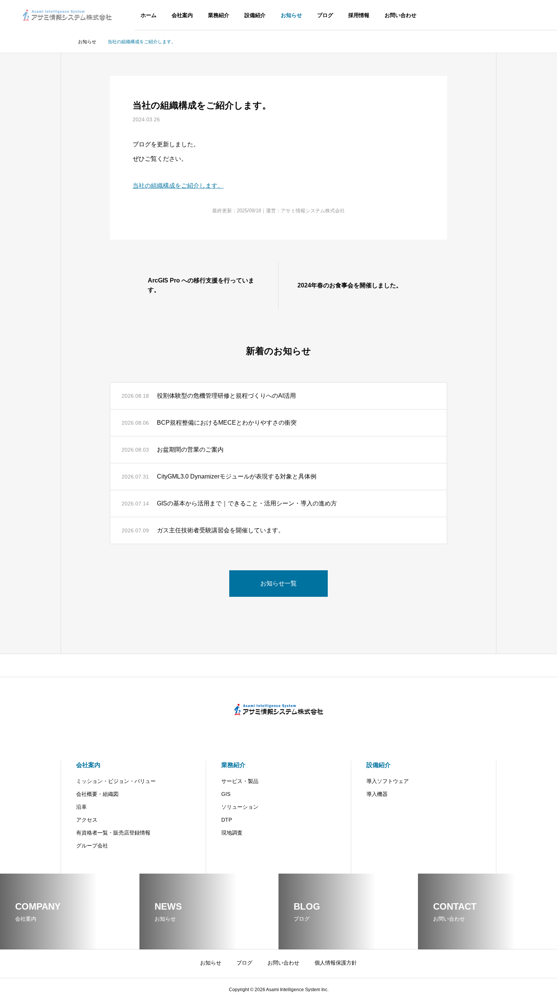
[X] (278, 730)
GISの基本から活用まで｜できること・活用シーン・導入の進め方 (247, 503)
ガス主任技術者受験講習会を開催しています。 (220, 530)
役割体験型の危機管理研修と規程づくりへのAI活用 (226, 395)
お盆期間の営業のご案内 (190, 449)
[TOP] (278, 665)
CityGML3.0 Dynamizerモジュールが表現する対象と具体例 (236, 476)
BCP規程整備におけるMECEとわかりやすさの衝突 (227, 422)
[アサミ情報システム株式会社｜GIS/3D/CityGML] (67, 15)
